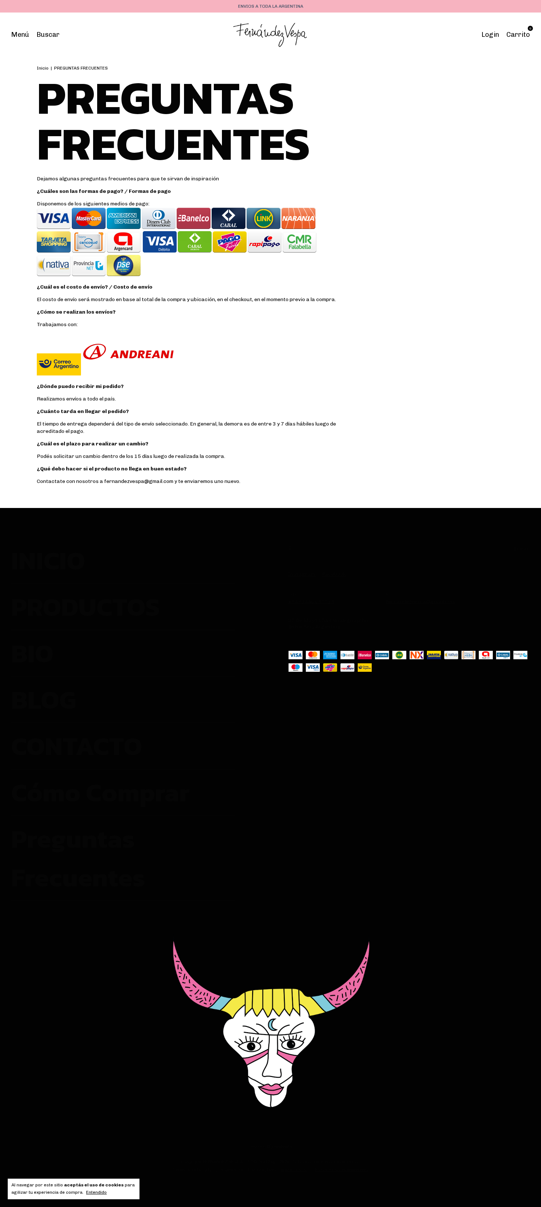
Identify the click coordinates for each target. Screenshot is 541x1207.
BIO (32, 653)
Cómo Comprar (100, 792)
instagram (302, 574)
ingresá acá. (294, 1169)
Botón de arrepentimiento (342, 1169)
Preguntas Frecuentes (78, 858)
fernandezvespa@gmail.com (420, 602)
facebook (334, 574)
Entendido (96, 1192)
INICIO (48, 560)
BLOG (43, 699)
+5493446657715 (311, 602)
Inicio (43, 68)
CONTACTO (76, 746)
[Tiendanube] (271, 1147)
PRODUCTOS (85, 606)
